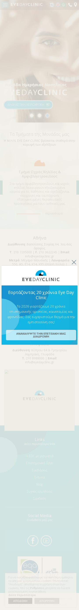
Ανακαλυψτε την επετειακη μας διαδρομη (41, 335)
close (73, 262)
